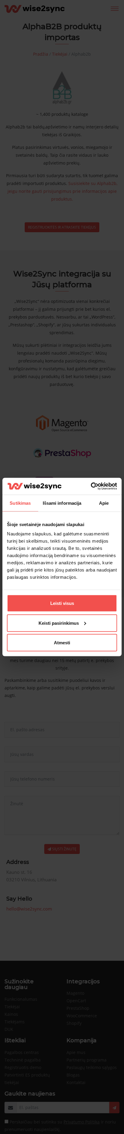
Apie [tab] (104, 502)
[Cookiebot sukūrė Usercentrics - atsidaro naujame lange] (90, 486)
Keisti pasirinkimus (59, 622)
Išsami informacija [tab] (62, 502)
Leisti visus (62, 603)
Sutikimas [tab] (20, 502)
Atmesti (62, 642)
